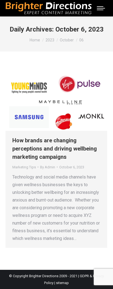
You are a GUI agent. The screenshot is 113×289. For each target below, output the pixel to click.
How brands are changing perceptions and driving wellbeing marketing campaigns (54, 148)
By (47, 167)
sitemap (62, 283)
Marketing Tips (24, 167)
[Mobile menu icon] (101, 8)
